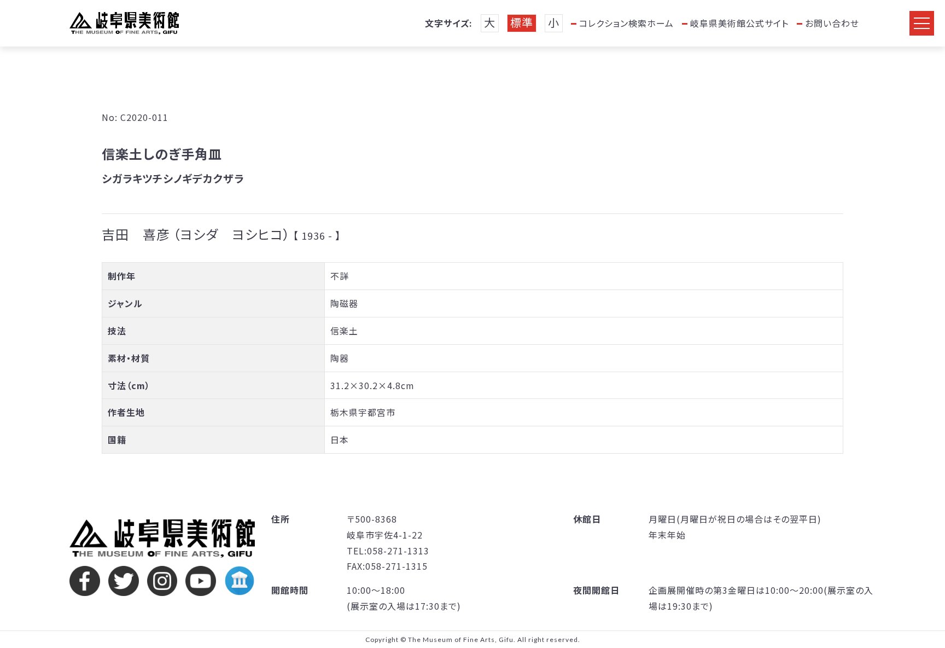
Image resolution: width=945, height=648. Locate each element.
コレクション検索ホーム (626, 23)
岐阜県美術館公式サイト (739, 23)
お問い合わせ (832, 23)
